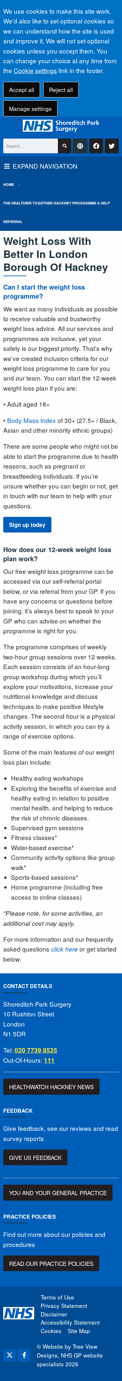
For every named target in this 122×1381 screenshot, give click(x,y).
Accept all (21, 89)
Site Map (79, 1331)
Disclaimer (54, 1314)
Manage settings (30, 108)
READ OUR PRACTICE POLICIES (51, 1263)
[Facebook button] (96, 146)
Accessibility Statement (70, 1322)
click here (64, 949)
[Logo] (61, 126)
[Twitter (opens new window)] (9, 1355)
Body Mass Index (31, 420)
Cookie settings (35, 70)
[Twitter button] (112, 146)
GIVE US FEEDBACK (35, 1157)
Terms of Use (57, 1297)
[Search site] (64, 146)
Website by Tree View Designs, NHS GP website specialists (70, 1355)
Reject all (61, 89)
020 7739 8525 (36, 1050)
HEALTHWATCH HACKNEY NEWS (51, 1087)
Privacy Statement (64, 1305)
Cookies (51, 1331)
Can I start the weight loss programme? (44, 291)
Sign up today (27, 525)
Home (8, 184)
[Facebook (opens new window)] (24, 1355)
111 (49, 1060)
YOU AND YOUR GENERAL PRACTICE (58, 1193)
